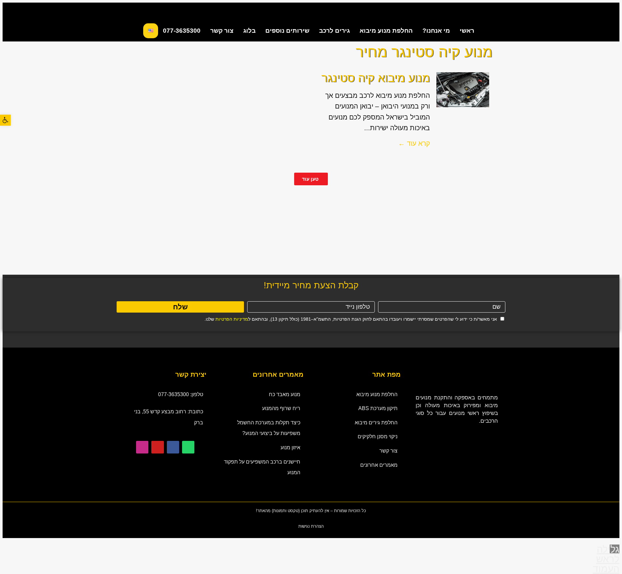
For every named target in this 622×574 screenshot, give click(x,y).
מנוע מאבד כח (284, 394)
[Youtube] (157, 447)
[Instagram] (142, 447)
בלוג (249, 30)
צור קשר (222, 30)
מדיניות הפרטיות (231, 319)
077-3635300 (182, 30)
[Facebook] (173, 447)
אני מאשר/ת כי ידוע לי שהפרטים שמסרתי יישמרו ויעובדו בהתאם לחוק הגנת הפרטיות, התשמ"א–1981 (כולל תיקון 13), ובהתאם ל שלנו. (350, 319)
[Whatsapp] (188, 447)
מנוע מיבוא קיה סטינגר (375, 78)
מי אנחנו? (436, 30)
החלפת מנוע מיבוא (386, 30)
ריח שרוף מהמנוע (281, 408)
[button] (5, 120)
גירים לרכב (334, 30)
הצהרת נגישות (311, 526)
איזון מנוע (290, 447)
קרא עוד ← (414, 143)
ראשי (467, 30)
